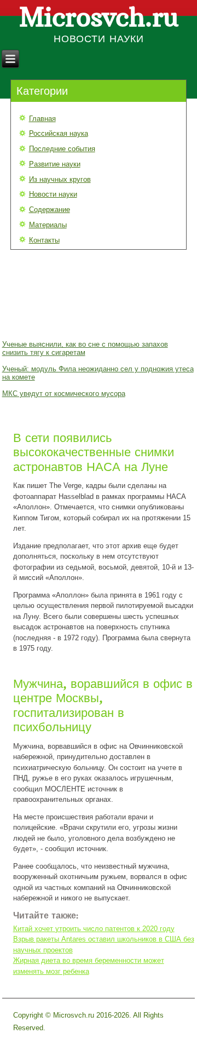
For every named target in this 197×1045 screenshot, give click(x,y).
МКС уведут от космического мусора (63, 393)
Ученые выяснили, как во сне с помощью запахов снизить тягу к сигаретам (85, 348)
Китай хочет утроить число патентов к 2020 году (94, 929)
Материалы (48, 225)
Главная (42, 118)
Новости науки (53, 194)
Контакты (44, 240)
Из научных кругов (60, 179)
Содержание (49, 209)
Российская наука (58, 133)
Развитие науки (54, 164)
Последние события (62, 149)
